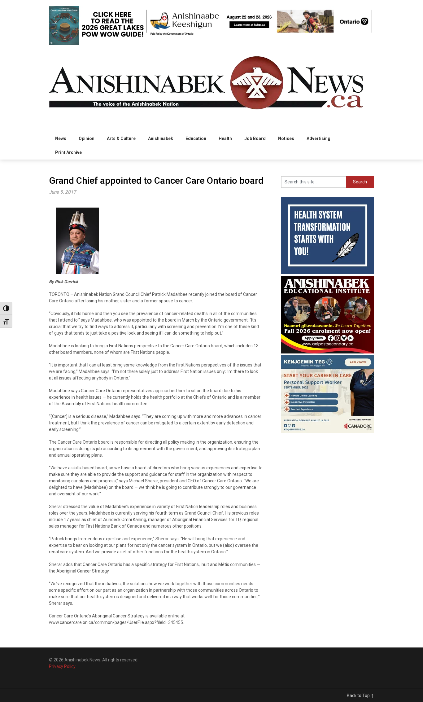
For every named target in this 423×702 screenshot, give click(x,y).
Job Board (255, 138)
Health (225, 138)
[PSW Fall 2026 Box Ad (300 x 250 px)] (327, 431)
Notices (286, 138)
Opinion (86, 138)
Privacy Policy (62, 666)
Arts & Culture (121, 138)
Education (195, 138)
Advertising (318, 138)
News (60, 138)
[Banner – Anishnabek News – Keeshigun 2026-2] (259, 34)
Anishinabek (160, 138)
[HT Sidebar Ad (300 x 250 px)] (327, 272)
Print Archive (68, 152)
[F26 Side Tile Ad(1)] (327, 351)
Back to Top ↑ (360, 695)
